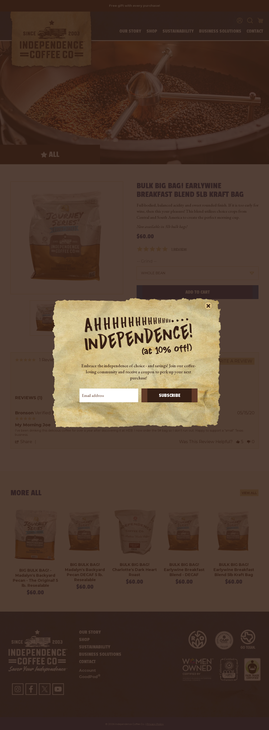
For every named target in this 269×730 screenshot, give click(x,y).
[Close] (208, 305)
